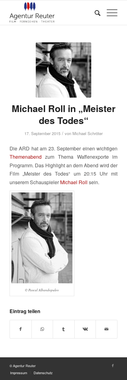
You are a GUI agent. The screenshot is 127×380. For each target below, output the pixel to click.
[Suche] (94, 12)
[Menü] (108, 12)
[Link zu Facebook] (112, 365)
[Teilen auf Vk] (85, 329)
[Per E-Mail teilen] (106, 329)
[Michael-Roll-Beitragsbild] (63, 70)
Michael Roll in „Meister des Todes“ (64, 114)
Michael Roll (74, 182)
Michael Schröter (87, 133)
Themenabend (26, 156)
